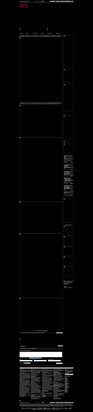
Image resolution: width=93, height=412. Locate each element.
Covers (66, 388)
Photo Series (67, 386)
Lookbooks (66, 384)
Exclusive (66, 391)
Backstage (66, 389)
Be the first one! (34, 348)
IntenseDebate (70, 195)
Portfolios (66, 378)
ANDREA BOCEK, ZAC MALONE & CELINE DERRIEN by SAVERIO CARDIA (40, 36)
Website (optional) (51, 359)
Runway (66, 385)
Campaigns (66, 379)
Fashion (66, 380)
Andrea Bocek (58, 102)
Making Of (66, 392)
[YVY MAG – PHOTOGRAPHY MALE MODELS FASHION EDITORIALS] (50, 1)
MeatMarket (66, 383)
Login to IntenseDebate (32, 358)
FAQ (28, 1)
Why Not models (52, 102)
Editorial (66, 377)
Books (66, 382)
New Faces (66, 390)
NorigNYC (66, 180)
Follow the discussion (62, 345)
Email (35, 359)
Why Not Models (42, 332)
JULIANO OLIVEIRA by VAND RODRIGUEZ (68, 165)
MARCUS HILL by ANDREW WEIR (68, 156)
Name (20, 359)
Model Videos (67, 387)
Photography (67, 381)
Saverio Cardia (37, 332)
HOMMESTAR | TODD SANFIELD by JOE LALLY (68, 179)
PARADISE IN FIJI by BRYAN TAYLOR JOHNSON (68, 172)
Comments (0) (28, 332)
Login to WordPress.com (38, 358)
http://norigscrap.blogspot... (68, 182)
